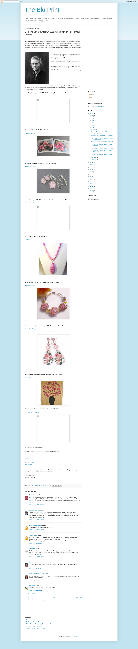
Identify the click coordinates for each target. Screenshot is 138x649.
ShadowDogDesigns (35, 510)
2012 (91, 184)
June (92, 122)
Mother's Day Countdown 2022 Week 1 (102, 154)
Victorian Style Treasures (31, 203)
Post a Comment (31, 593)
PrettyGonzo (32, 585)
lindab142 (27, 240)
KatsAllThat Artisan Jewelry (37, 573)
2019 (91, 167)
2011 (91, 186)
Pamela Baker (33, 535)
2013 (91, 181)
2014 (91, 179)
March (93, 130)
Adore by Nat (28, 96)
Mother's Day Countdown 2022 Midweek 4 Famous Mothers (102, 132)
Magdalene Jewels (30, 285)
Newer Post (28, 597)
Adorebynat (32, 548)
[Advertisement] (100, 58)
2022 (91, 116)
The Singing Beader (30, 166)
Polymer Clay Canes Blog (97, 106)
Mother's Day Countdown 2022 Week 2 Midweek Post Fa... (102, 145)
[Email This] (53, 486)
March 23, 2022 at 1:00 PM (36, 504)
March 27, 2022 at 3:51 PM (36, 590)
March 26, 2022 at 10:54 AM (36, 580)
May (92, 125)
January (93, 159)
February (94, 157)
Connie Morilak (33, 495)
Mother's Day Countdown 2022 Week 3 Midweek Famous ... (102, 138)
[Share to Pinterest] (61, 486)
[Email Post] (49, 485)
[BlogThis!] (55, 486)
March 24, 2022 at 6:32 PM (36, 556)
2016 (91, 174)
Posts (92, 94)
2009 (91, 191)
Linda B (31, 562)
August (93, 118)
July (92, 120)
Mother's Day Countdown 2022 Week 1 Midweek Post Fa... (102, 151)
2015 (91, 176)
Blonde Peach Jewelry (35, 525)
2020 (91, 165)
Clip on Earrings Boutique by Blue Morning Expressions (41, 624)
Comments (94, 98)
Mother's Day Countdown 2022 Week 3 (102, 142)
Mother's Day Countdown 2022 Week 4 (102, 135)
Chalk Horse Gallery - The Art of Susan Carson (39, 622)
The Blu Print (42, 9)
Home (53, 597)
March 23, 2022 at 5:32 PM (36, 543)
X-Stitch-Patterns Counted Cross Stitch (36, 628)
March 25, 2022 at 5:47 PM (36, 568)
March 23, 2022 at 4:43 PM (36, 529)
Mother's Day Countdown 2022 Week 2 (102, 148)
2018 (91, 169)
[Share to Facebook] (59, 486)
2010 (91, 188)
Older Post (79, 597)
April (92, 127)
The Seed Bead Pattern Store (34, 626)
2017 (91, 172)
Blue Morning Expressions (32, 412)
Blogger (76, 636)
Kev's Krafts (28, 377)
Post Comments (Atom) (38, 600)
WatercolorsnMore (30, 133)
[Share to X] (57, 486)
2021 (91, 162)
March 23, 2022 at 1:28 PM (36, 519)
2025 (91, 113)
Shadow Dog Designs (30, 329)
